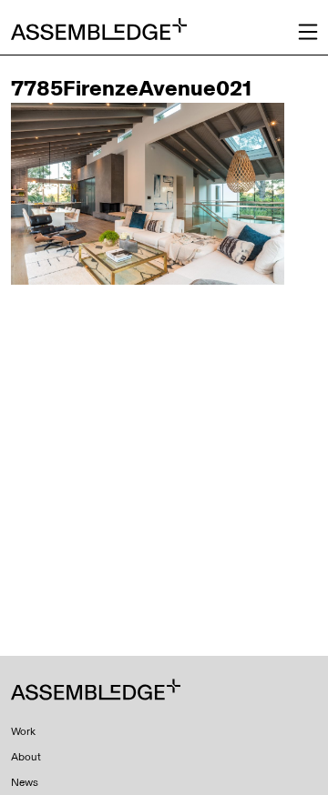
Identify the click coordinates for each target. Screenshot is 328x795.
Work (23, 731)
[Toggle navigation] (308, 31)
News (24, 782)
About (26, 756)
